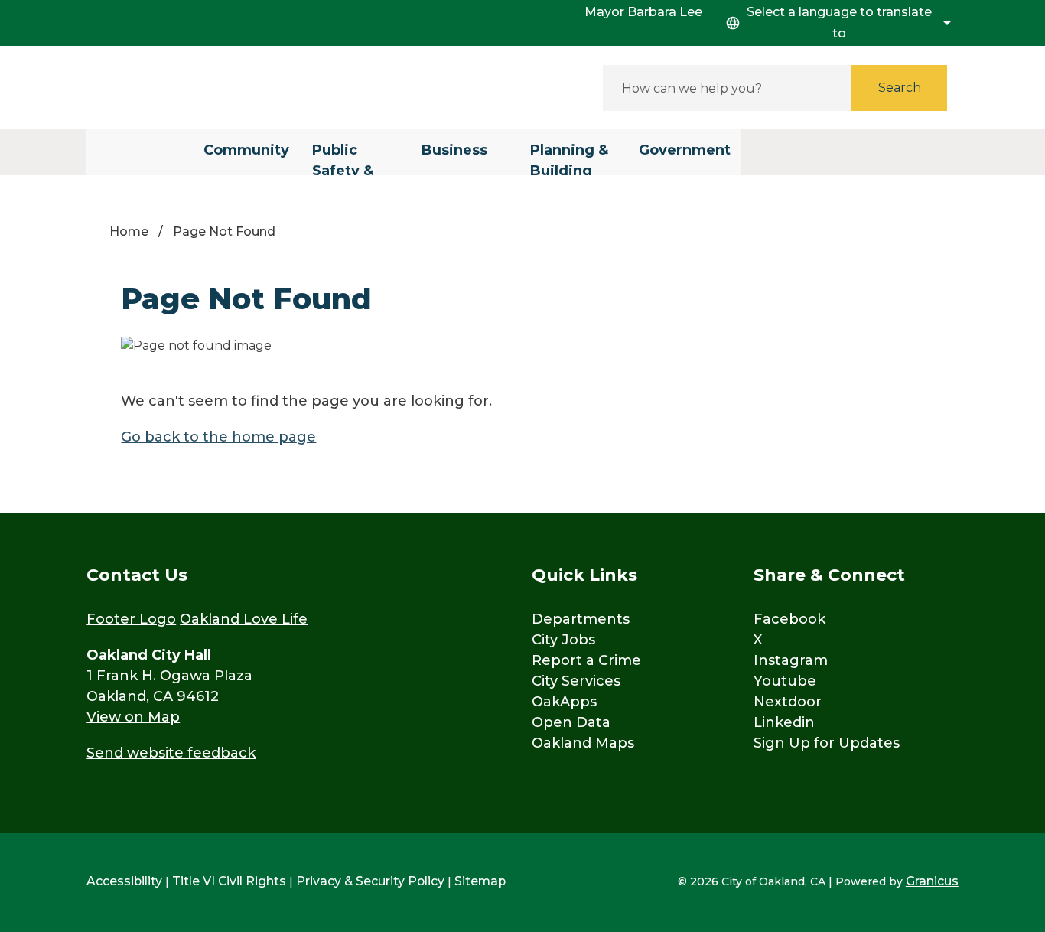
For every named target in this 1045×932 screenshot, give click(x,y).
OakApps (564, 701)
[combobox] (836, 23)
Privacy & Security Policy (370, 881)
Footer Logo (131, 619)
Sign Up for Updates (827, 743)
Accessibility (124, 881)
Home (128, 231)
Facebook (789, 619)
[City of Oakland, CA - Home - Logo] (224, 88)
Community (246, 150)
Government (685, 150)
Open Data (571, 722)
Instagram (791, 660)
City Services (576, 681)
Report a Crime (586, 660)
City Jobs (563, 639)
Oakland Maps (583, 743)
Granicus (932, 881)
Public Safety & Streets (342, 158)
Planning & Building (569, 158)
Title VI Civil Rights (229, 881)
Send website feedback (171, 753)
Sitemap (480, 881)
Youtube (785, 681)
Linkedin (784, 722)
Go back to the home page (218, 437)
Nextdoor (788, 701)
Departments (581, 619)
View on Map (133, 717)
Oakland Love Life (244, 619)
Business (454, 150)
